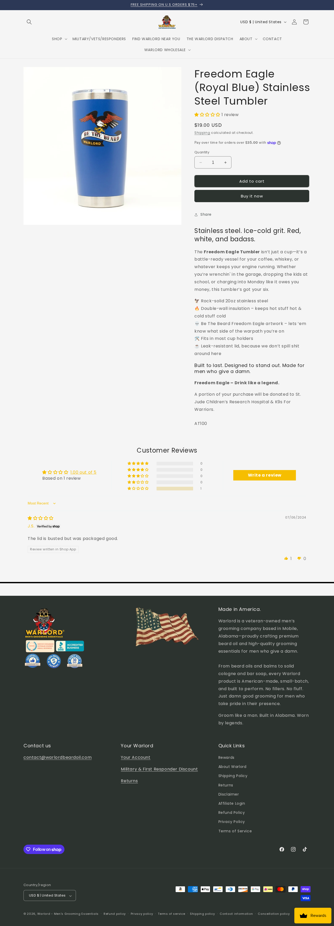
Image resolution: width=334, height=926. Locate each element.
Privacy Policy (231, 822)
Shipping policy (202, 914)
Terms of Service (235, 831)
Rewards (226, 757)
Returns (129, 781)
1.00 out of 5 (83, 473)
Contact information (236, 914)
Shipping (202, 133)
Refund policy (115, 914)
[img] (40, 518)
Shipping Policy (233, 776)
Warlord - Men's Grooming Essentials (68, 914)
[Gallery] (102, 146)
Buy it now (252, 196)
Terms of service (171, 914)
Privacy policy (142, 914)
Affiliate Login (231, 803)
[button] (29, 22)
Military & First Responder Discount (159, 769)
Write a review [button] (265, 475)
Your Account (135, 757)
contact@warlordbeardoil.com (57, 757)
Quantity (201, 152)
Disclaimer (228, 794)
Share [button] (206, 214)
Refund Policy (231, 812)
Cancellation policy (274, 914)
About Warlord (232, 766)
